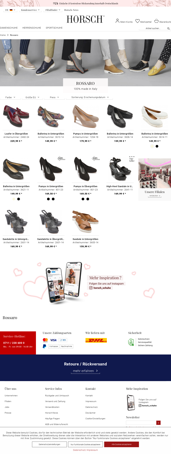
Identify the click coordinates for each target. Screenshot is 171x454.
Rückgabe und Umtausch (57, 396)
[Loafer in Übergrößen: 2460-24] (16, 116)
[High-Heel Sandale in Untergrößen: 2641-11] (120, 169)
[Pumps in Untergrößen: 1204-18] (85, 116)
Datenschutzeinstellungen (49, 444)
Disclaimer (91, 413)
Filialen (8, 401)
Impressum (91, 401)
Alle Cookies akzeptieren (122, 444)
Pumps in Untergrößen (85, 133)
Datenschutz (92, 407)
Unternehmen (11, 396)
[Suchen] (168, 28)
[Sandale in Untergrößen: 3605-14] (85, 222)
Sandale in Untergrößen (85, 239)
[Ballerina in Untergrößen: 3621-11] (16, 169)
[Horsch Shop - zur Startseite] (85, 19)
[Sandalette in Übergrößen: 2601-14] (51, 222)
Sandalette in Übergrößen (51, 239)
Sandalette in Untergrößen (16, 239)
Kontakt (89, 396)
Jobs (7, 407)
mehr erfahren (83, 370)
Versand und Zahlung (55, 401)
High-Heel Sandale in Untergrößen (120, 186)
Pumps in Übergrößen (85, 186)
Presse (8, 413)
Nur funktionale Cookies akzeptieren (85, 444)
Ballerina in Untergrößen (51, 133)
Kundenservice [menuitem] (29, 10)
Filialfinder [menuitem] (51, 10)
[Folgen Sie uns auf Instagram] (85, 282)
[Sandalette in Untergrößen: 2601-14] (16, 222)
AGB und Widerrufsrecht (56, 424)
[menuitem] (10, 10)
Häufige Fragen (52, 419)
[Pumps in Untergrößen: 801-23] (51, 169)
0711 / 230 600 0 (14, 342)
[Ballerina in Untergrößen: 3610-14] (51, 116)
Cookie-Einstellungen (95, 419)
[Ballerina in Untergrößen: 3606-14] (120, 116)
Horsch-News (71, 10)
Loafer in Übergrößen (16, 133)
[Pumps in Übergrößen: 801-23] (85, 169)
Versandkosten (52, 407)
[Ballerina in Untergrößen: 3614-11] (154, 116)
